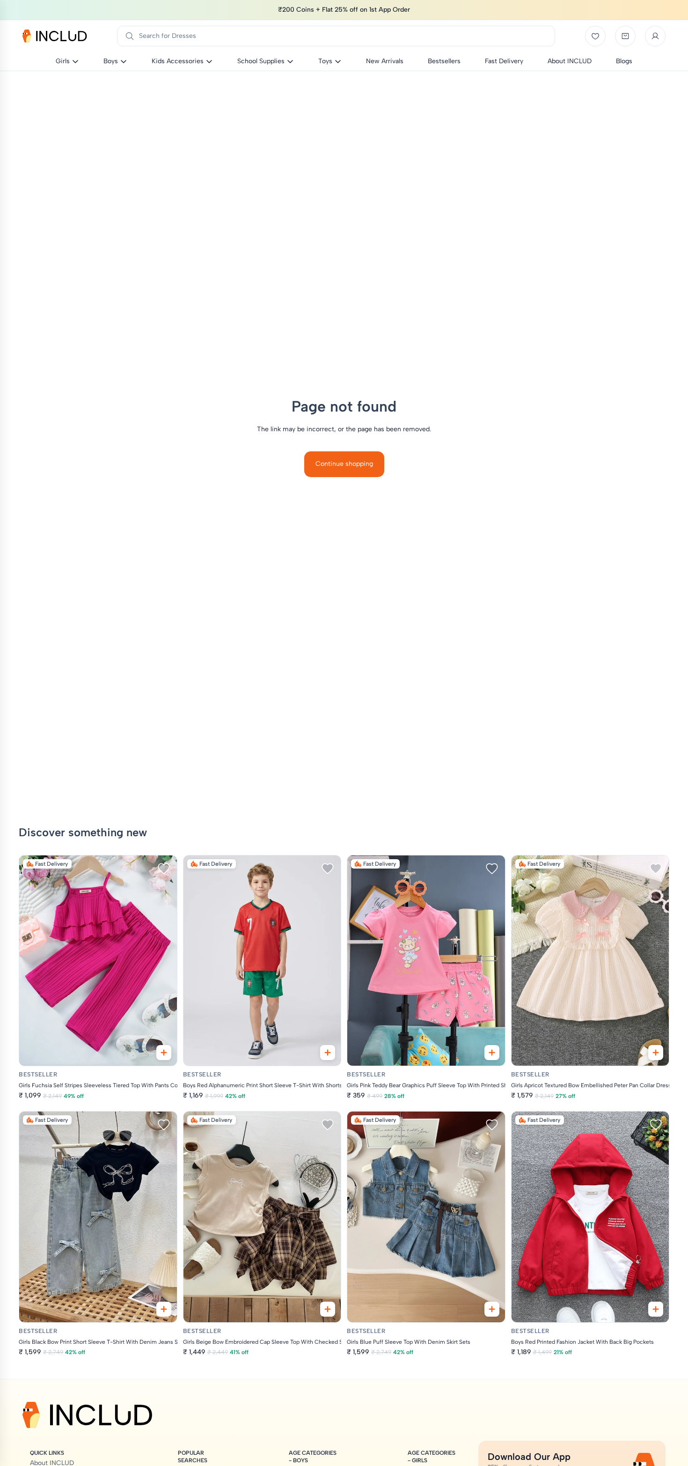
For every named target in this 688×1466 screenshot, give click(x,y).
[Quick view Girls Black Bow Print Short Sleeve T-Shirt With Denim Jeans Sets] (163, 1309)
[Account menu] (655, 36)
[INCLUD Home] (54, 36)
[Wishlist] (595, 36)
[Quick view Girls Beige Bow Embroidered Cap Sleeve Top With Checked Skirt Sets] (327, 1309)
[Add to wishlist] (163, 868)
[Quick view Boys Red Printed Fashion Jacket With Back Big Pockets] (655, 1309)
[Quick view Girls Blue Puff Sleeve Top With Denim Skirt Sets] (491, 1309)
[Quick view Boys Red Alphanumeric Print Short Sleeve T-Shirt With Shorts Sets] (327, 1052)
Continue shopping (344, 464)
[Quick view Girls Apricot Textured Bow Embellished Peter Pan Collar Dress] (655, 1052)
